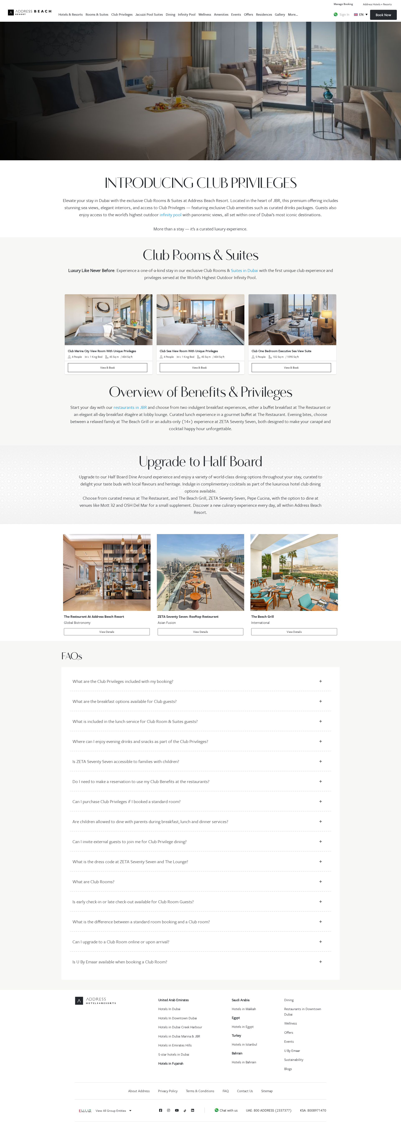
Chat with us (228, 1110)
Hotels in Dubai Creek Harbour (180, 1027)
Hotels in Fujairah (170, 1063)
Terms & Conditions (200, 1090)
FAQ (226, 1090)
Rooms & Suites (97, 14)
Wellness (204, 14)
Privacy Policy (168, 1090)
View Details (106, 632)
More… (293, 14)
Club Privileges (122, 14)
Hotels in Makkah (244, 1008)
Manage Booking (343, 4)
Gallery (280, 14)
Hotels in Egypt (243, 1026)
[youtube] (177, 1110)
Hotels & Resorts (70, 14)
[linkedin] (192, 1110)
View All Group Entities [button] (111, 1110)
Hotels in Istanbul (244, 1044)
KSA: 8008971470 (313, 1110)
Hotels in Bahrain (244, 1062)
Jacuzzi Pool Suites (149, 14)
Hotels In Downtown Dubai (177, 1018)
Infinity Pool (186, 14)
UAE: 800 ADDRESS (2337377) (269, 1110)
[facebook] (160, 1110)
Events (236, 14)
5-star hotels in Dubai (173, 1054)
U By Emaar (292, 1050)
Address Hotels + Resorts (377, 4)
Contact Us (245, 1090)
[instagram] (168, 1110)
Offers (248, 14)
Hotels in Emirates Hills (175, 1045)
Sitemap (267, 1090)
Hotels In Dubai (169, 1008)
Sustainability (293, 1059)
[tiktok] (185, 1110)
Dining (170, 14)
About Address (139, 1090)
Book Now (383, 14)
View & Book (107, 367)
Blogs (288, 1068)
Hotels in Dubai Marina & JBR (179, 1036)
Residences (264, 14)
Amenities (221, 14)
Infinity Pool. (245, 277)
